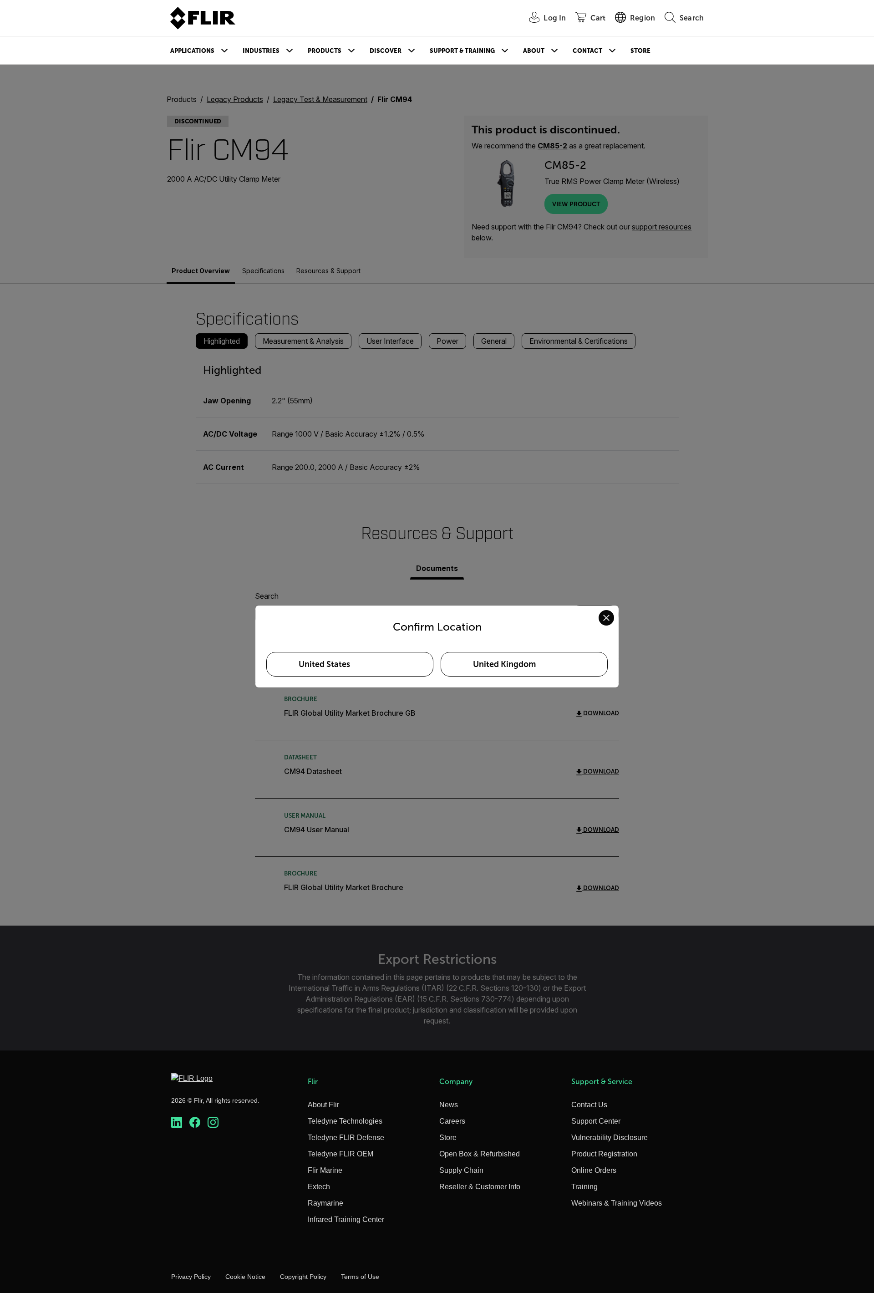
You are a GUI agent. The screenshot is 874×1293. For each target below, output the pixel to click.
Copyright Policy (303, 1276)
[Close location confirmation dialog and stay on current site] (606, 618)
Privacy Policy (191, 1276)
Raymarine (325, 1203)
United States (324, 664)
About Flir (323, 1105)
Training (584, 1187)
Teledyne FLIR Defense (346, 1137)
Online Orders (593, 1170)
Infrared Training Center (346, 1219)
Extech (319, 1187)
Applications (192, 50)
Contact (587, 50)
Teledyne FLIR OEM (340, 1154)
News (448, 1105)
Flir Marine (325, 1170)
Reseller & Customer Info (479, 1187)
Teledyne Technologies (345, 1121)
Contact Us (589, 1105)
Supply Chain (461, 1170)
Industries (261, 50)
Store (640, 50)
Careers (452, 1121)
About (533, 50)
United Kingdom (504, 664)
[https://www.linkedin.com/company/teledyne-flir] (176, 1122)
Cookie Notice (245, 1276)
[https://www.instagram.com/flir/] (213, 1122)
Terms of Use (360, 1276)
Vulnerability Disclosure (609, 1137)
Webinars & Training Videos (616, 1203)
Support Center (595, 1121)
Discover (385, 50)
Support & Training (462, 50)
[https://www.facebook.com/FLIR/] (194, 1122)
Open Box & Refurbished (479, 1154)
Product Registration (604, 1154)
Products (324, 50)
